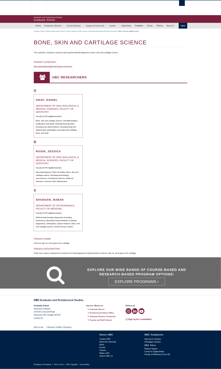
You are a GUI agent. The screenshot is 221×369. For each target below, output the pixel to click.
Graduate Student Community (103, 316)
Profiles (59, 327)
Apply (183, 25)
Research (67, 327)
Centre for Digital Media (154, 351)
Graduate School (39, 31)
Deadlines (139, 25)
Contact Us (38, 318)
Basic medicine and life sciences (77, 31)
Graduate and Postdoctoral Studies (110, 300)
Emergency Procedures (42, 364)
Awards (112, 26)
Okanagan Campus (152, 342)
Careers (102, 350)
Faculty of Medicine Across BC (157, 354)
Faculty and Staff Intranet (101, 320)
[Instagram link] (128, 311)
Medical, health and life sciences (56, 31)
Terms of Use (59, 364)
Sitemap (50, 327)
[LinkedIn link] (135, 311)
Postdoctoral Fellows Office (102, 313)
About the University (107, 342)
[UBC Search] (182, 3)
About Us (170, 26)
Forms (150, 25)
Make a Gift (104, 353)
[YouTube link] (141, 311)
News (101, 344)
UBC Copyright (71, 364)
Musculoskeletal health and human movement (103, 31)
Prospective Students (52, 26)
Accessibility (84, 364)
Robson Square (150, 349)
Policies (159, 25)
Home (38, 25)
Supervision (126, 25)
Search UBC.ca (106, 356)
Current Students (74, 26)
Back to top (39, 327)
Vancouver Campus (152, 339)
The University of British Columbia (39, 7)
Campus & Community (95, 26)
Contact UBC (104, 339)
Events (102, 347)
